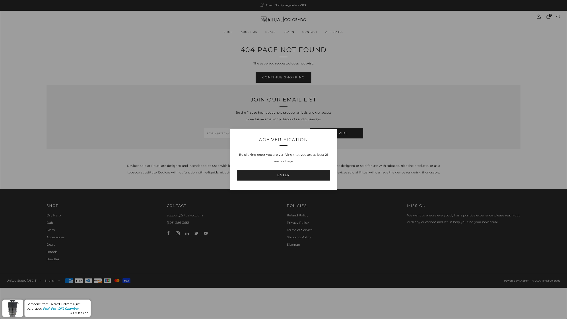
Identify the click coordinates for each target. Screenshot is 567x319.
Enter (283, 175)
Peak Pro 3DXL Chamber (60, 308)
